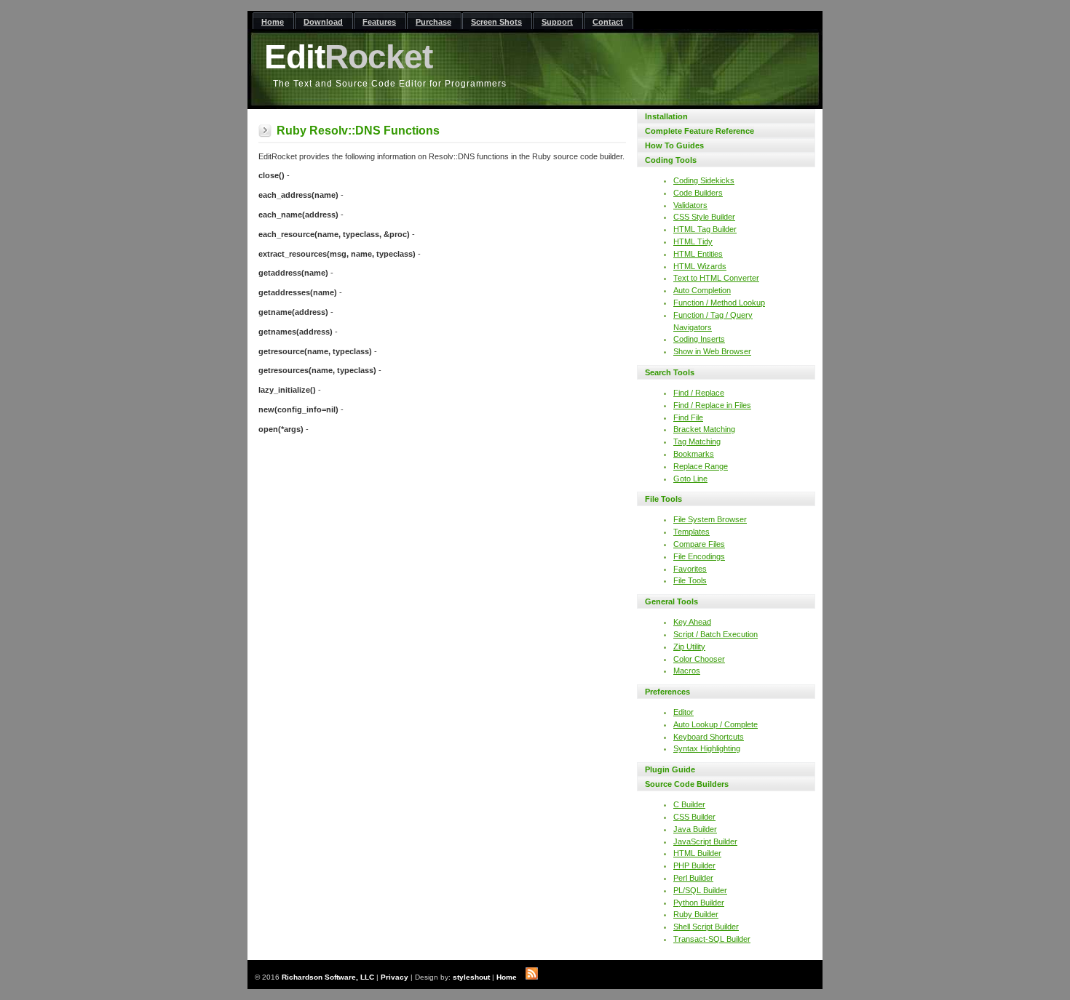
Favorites (690, 568)
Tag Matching (697, 441)
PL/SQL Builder (700, 890)
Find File (688, 417)
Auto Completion (702, 290)
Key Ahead (692, 621)
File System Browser (710, 519)
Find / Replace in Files (712, 405)
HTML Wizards (699, 266)
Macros (686, 670)
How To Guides (674, 145)
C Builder (689, 804)
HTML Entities (698, 253)
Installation (666, 116)
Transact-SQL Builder (711, 939)
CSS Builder (694, 816)
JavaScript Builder (705, 841)
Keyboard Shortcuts (708, 736)
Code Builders (698, 192)
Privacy (394, 977)
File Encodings (699, 556)
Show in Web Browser (712, 351)
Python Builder (698, 902)
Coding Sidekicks (703, 180)
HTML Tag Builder (705, 229)
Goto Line (690, 478)
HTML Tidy (693, 241)
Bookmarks (693, 453)
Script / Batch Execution (715, 634)
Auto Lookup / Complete (715, 724)
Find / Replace (698, 392)
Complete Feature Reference (699, 131)
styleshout (471, 977)
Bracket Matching (704, 429)
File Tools (663, 499)
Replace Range (700, 466)
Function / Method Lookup (719, 302)
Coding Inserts (699, 339)
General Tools (671, 601)
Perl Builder (693, 877)
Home (506, 977)
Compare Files (699, 544)
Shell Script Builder (706, 926)
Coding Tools (671, 160)
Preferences (667, 691)
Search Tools (669, 372)
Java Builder (695, 829)
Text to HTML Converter (716, 277)
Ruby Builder (695, 914)
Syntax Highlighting (706, 748)
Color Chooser (699, 659)
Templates (691, 531)
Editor (683, 712)
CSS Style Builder (704, 216)
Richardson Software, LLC (328, 977)
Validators (690, 205)
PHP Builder (694, 865)
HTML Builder (697, 853)
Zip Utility (689, 646)
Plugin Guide (670, 769)
